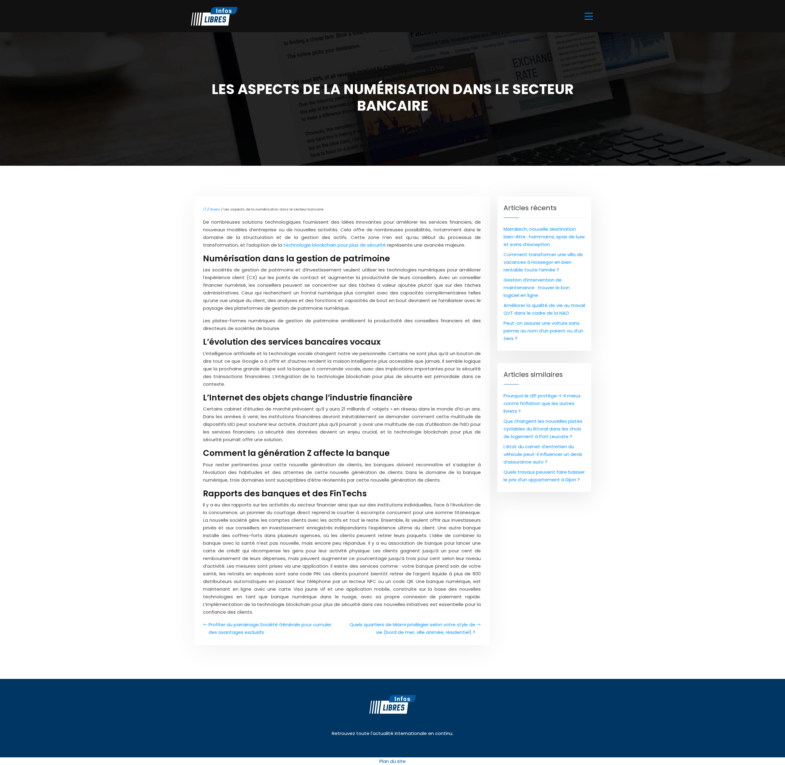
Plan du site (392, 761)
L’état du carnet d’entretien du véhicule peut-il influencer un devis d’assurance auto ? (543, 454)
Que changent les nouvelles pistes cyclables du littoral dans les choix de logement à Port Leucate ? (543, 429)
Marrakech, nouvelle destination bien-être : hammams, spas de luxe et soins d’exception (544, 237)
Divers (215, 209)
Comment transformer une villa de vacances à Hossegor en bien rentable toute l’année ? (543, 262)
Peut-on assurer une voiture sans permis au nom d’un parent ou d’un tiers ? (543, 331)
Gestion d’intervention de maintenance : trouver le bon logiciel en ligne (537, 287)
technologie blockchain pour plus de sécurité (334, 245)
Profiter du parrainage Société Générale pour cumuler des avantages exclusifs (270, 628)
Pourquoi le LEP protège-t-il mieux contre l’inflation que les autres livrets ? (542, 403)
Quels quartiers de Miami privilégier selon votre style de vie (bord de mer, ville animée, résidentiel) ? (412, 628)
